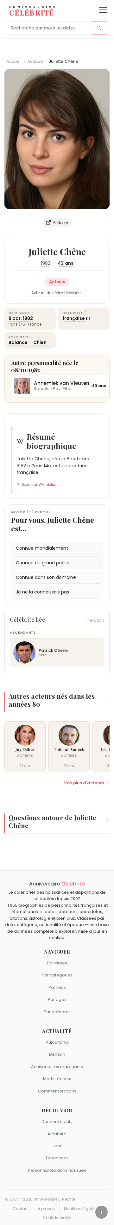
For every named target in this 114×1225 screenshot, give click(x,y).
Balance (18, 342)
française (73, 318)
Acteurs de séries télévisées (57, 292)
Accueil (14, 61)
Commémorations (57, 1091)
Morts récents (57, 1078)
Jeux (57, 1146)
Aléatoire (57, 1134)
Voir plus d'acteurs (84, 783)
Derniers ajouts (57, 1121)
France (34, 324)
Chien (40, 342)
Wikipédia (47, 484)
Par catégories (57, 975)
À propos (46, 1209)
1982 (45, 263)
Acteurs (35, 61)
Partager (60, 222)
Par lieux (57, 987)
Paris (13, 324)
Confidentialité (57, 1217)
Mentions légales (80, 1209)
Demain (57, 1054)
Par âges (57, 999)
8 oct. (15, 318)
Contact (21, 1209)
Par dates (57, 963)
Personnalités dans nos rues (57, 1170)
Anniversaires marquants (57, 1066)
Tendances (57, 1158)
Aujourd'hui (57, 1042)
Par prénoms (57, 1011)
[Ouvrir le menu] (103, 10)
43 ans (65, 263)
